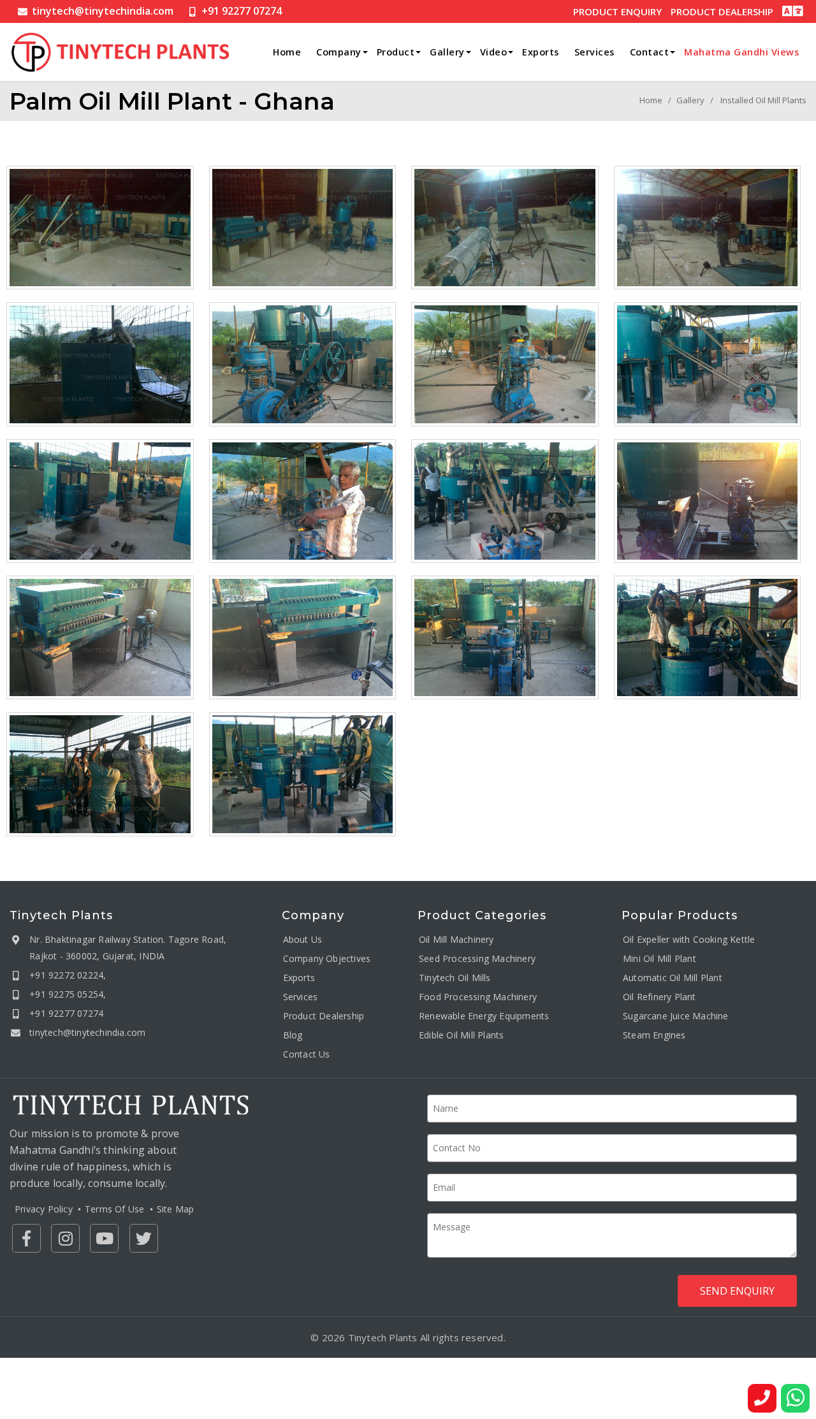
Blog (293, 1034)
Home (287, 52)
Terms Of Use (114, 1209)
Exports (540, 52)
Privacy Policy (44, 1209)
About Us (303, 939)
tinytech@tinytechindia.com (102, 11)
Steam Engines (654, 1034)
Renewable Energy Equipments (484, 1015)
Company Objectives (327, 958)
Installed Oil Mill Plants (763, 100)
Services (594, 52)
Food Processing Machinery (478, 996)
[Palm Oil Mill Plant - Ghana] (100, 227)
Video (493, 52)
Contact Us (306, 1053)
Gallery (447, 52)
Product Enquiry (617, 11)
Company (338, 52)
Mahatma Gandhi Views (741, 52)
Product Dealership (722, 11)
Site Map (175, 1209)
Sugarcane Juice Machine (676, 1015)
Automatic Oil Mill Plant (672, 977)
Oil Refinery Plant (659, 996)
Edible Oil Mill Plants (461, 1034)
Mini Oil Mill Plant (659, 958)
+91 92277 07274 (241, 11)
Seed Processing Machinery (477, 958)
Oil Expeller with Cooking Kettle (689, 939)
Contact (649, 52)
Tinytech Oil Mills (455, 977)
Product (396, 52)
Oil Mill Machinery (456, 939)
